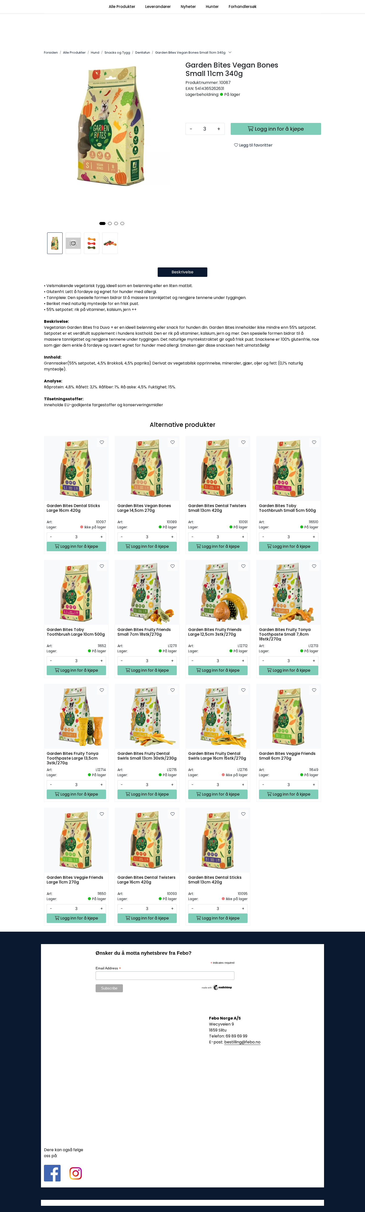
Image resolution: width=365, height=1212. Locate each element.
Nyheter (188, 6)
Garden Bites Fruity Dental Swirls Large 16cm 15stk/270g (217, 756)
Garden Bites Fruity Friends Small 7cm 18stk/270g (144, 632)
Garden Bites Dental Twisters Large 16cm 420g (146, 880)
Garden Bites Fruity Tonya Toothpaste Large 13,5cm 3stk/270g (72, 758)
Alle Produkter (122, 6)
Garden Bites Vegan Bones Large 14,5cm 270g (144, 508)
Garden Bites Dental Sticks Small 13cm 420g (215, 880)
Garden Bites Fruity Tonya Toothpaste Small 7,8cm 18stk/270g (285, 634)
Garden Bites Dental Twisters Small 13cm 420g (217, 508)
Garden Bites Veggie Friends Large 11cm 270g (75, 880)
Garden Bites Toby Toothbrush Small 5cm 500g (287, 508)
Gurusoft (182, 1203)
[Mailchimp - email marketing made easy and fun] (217, 987)
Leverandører (158, 6)
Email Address (108, 968)
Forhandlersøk (242, 6)
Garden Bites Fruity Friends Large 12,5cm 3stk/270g (215, 632)
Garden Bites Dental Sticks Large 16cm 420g (73, 508)
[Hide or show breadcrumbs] (230, 52)
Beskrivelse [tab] (182, 272)
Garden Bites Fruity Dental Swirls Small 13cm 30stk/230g (147, 756)
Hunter (212, 6)
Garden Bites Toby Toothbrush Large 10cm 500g (76, 632)
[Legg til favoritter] (102, 442)
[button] (102, 223)
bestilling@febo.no (242, 1042)
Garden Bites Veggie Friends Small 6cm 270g (287, 756)
